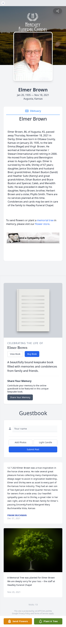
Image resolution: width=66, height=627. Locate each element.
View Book (15, 353)
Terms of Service (41, 613)
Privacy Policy (24, 613)
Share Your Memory (20, 397)
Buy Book (32, 353)
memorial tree (45, 220)
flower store (42, 224)
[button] (33, 550)
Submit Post (33, 449)
